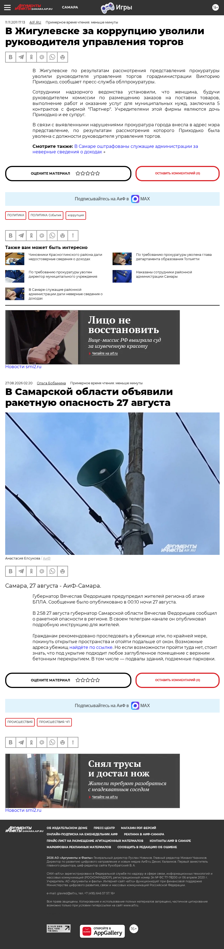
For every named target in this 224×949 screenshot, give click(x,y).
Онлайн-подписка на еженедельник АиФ (82, 834)
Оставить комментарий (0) (177, 173)
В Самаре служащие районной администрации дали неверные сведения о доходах (66, 294)
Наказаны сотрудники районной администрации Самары (164, 274)
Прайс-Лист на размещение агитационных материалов (95, 841)
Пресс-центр (104, 828)
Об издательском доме (67, 828)
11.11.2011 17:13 (15, 22)
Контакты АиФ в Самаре (170, 841)
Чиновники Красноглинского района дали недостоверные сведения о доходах (65, 257)
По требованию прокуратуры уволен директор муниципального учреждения (63, 274)
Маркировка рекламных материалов (79, 847)
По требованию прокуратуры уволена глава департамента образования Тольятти (174, 257)
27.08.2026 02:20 (19, 383)
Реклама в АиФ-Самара (144, 834)
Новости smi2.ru (23, 366)
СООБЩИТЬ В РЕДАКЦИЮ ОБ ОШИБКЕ (147, 847)
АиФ (47, 558)
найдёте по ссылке (91, 647)
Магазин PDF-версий (138, 828)
